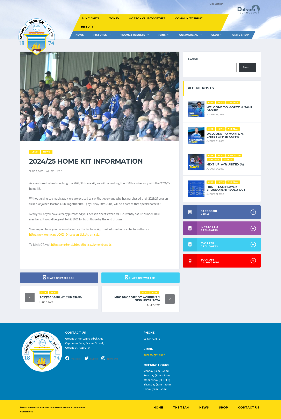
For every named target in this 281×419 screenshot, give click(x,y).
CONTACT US (75, 332)
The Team (181, 407)
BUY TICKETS (90, 18)
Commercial (188, 34)
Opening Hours (156, 365)
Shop (223, 407)
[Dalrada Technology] (247, 10)
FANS (162, 34)
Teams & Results (132, 34)
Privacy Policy (61, 407)
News (79, 34)
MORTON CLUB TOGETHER (147, 18)
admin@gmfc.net (154, 355)
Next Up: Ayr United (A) (225, 164)
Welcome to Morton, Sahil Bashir (230, 108)
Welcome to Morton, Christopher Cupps (225, 135)
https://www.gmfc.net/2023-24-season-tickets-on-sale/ (64, 235)
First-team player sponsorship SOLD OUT (226, 188)
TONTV (114, 18)
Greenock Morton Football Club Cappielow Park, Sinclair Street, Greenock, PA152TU (84, 343)
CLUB (215, 34)
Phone (149, 332)
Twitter (94, 359)
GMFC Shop (240, 34)
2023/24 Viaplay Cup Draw (60, 297)
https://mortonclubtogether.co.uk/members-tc (81, 245)
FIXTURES (100, 34)
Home (158, 407)
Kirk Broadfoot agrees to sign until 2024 (137, 299)
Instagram (112, 359)
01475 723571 (152, 339)
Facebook (75, 359)
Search (193, 58)
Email (148, 349)
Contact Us (248, 407)
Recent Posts (201, 88)
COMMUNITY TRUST (188, 18)
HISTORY (87, 26)
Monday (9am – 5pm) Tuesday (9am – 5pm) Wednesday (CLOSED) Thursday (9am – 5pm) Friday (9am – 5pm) (157, 380)
